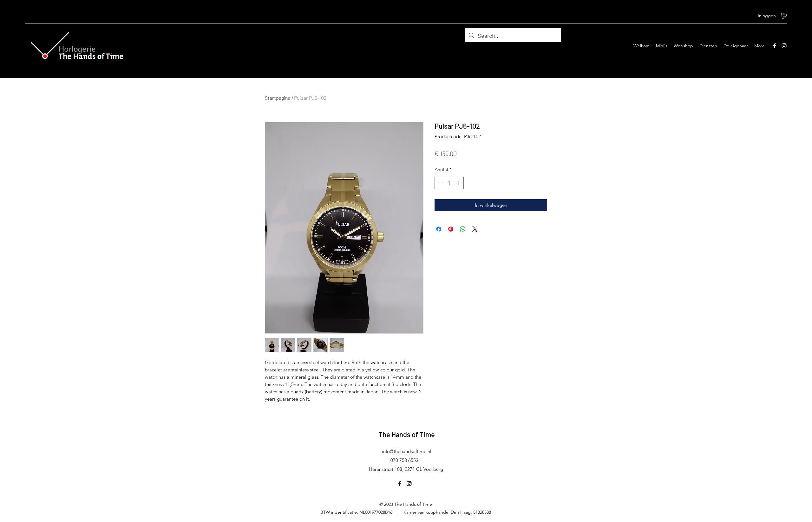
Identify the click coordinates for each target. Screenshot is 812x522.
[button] (784, 16)
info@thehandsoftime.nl (406, 451)
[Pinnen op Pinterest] (451, 229)
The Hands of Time (406, 434)
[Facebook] (774, 46)
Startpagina (278, 98)
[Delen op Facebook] (438, 229)
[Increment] (459, 183)
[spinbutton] (449, 183)
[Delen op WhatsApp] (463, 229)
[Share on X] (475, 229)
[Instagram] (784, 46)
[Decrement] (439, 183)
